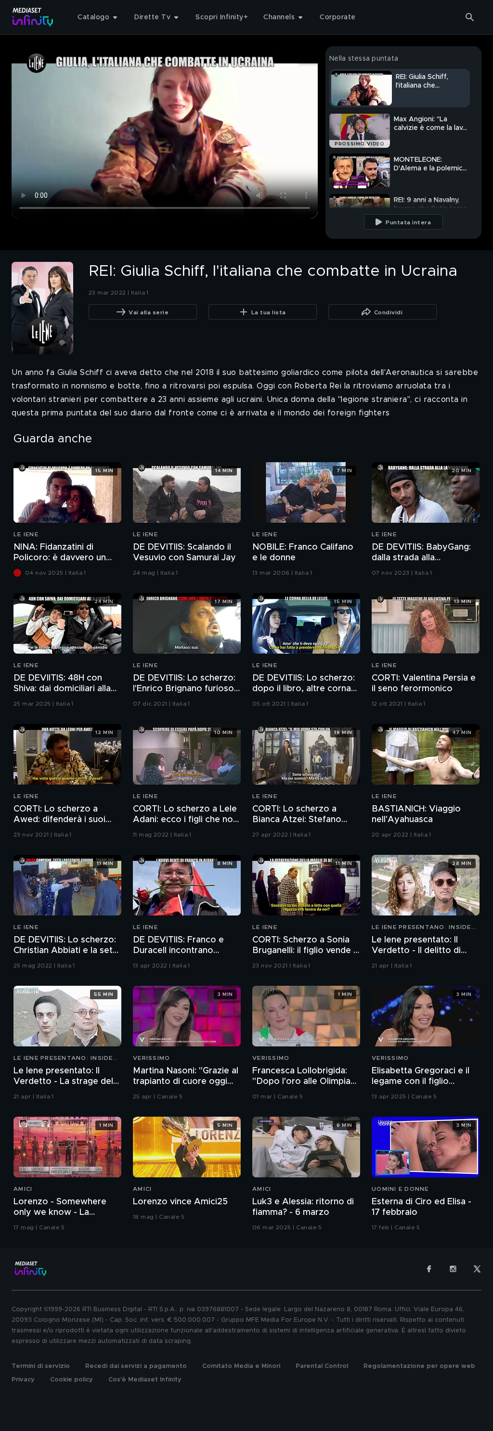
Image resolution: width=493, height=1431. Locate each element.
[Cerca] (470, 17)
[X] (477, 1268)
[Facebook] (429, 1268)
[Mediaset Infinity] (33, 17)
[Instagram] (453, 1268)
